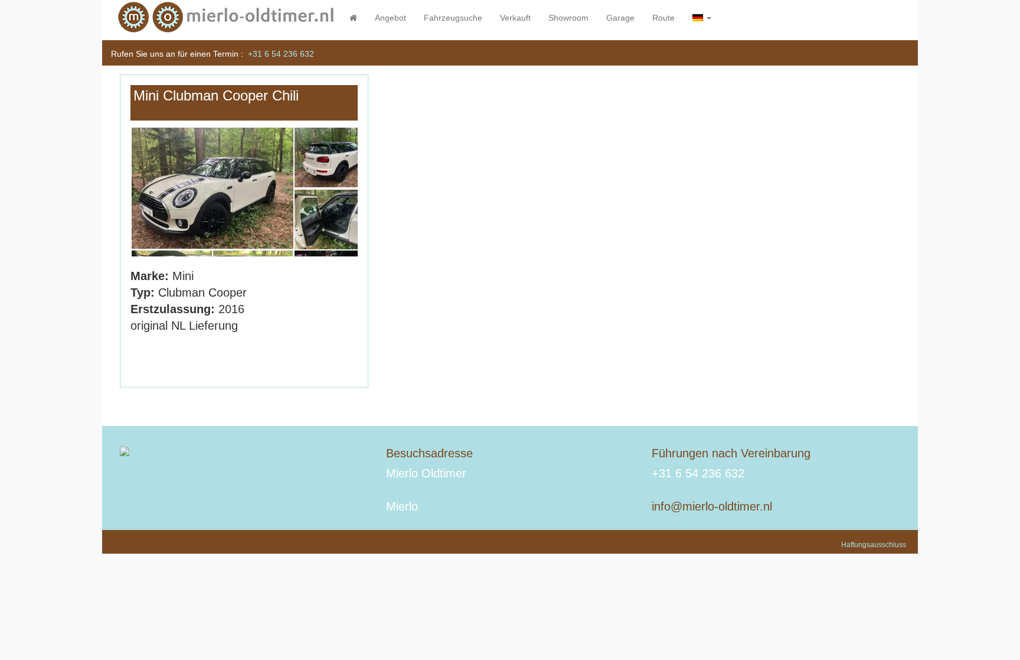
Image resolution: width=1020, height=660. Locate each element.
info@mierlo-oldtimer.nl (712, 506)
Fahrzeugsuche (453, 17)
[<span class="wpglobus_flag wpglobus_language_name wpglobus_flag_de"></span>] (702, 18)
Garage (620, 17)
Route (663, 17)
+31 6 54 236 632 (281, 53)
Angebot (390, 17)
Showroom (568, 17)
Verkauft (515, 17)
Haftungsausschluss (873, 545)
